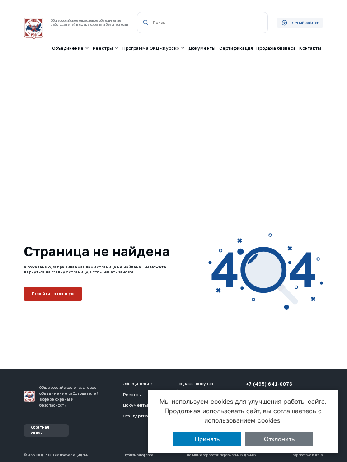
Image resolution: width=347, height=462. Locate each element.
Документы (202, 48)
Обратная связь (40, 430)
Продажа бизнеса (276, 48)
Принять (207, 439)
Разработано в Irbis (306, 455)
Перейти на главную (53, 293)
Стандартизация (140, 415)
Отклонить (279, 439)
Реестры (132, 394)
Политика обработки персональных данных (221, 455)
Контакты (310, 48)
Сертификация (236, 48)
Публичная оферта (138, 455)
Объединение (137, 383)
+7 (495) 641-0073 (269, 384)
